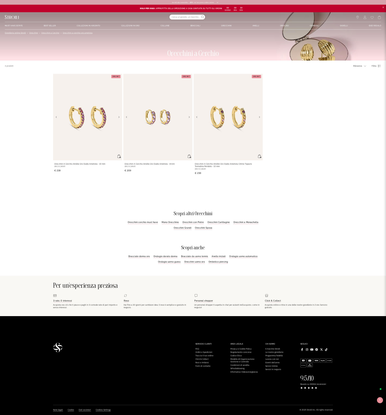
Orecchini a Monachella (245, 222)
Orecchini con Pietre (193, 222)
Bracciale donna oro (139, 256)
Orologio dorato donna (165, 256)
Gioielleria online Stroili (15, 33)
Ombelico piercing (218, 262)
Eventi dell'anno (272, 363)
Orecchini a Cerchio (50, 33)
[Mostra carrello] (379, 17)
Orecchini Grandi (182, 228)
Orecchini (33, 33)
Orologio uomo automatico (243, 256)
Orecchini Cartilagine (218, 222)
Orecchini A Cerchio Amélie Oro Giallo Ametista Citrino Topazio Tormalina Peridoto (223, 165)
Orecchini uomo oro (194, 262)
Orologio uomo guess (169, 262)
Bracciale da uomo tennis (194, 256)
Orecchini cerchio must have (143, 222)
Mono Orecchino (170, 222)
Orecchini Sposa (203, 228)
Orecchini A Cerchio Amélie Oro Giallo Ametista (79, 164)
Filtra (374, 66)
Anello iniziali (219, 256)
